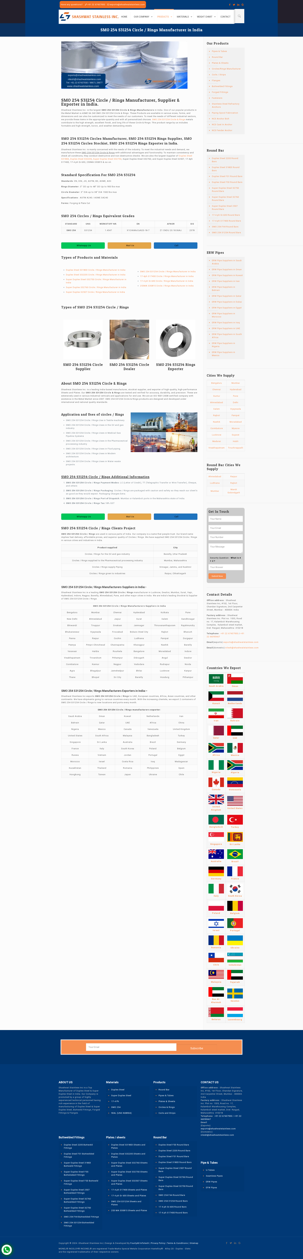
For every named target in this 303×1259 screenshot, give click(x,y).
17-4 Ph (115, 1101)
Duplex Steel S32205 (81, 159)
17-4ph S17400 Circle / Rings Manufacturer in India (167, 276)
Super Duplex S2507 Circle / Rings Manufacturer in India (95, 292)
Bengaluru (216, 383)
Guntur (216, 396)
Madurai (216, 441)
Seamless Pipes (214, 1176)
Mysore (236, 428)
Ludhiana (215, 483)
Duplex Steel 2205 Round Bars (225, 160)
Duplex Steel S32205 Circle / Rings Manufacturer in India (95, 274)
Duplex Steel (118, 1089)
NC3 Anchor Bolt (220, 118)
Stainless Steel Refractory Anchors (225, 105)
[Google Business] (242, 4)
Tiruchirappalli (235, 448)
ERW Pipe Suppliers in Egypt (227, 307)
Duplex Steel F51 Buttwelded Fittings (79, 1155)
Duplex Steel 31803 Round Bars (226, 169)
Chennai (216, 389)
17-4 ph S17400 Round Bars (226, 221)
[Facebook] (230, 4)
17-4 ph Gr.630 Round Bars (226, 215)
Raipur (233, 476)
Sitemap (194, 1243)
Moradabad (236, 422)
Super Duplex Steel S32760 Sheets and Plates (129, 1164)
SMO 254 (116, 1107)
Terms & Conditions (177, 1243)
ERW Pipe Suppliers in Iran (226, 281)
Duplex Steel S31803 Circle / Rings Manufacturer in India (95, 270)
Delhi (235, 402)
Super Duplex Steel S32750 (107, 159)
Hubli (235, 441)
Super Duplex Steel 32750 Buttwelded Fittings (77, 1209)
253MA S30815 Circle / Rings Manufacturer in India (167, 286)
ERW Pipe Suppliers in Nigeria (223, 345)
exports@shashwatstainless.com (127, 4)
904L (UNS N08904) (121, 1113)
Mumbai (236, 383)
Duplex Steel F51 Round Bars (227, 176)
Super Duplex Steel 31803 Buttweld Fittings (77, 1164)
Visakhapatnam (216, 448)
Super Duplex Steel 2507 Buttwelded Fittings (77, 1191)
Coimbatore (217, 428)
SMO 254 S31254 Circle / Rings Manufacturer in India (168, 271)
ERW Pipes (211, 1182)
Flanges (216, 80)
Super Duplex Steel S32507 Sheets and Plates (129, 1182)
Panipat (236, 415)
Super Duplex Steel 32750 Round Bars (225, 189)
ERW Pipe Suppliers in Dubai (227, 302)
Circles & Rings (167, 1107)
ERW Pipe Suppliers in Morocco (223, 315)
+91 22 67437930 (96, 4)
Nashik (216, 422)
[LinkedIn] (238, 4)
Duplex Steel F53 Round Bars (227, 182)
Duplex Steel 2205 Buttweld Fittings (78, 1146)
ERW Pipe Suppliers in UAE (226, 328)
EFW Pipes (211, 1187)
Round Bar (217, 57)
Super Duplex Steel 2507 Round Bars (225, 207)
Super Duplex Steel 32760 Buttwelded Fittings (77, 1200)
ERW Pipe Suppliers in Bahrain (223, 288)
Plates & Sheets (220, 63)
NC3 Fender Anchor (222, 130)
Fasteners (217, 98)
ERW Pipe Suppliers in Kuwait (227, 275)
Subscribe (196, 1048)
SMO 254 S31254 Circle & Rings (168, 119)
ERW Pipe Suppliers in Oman (227, 269)
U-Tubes (210, 1170)
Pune (235, 396)
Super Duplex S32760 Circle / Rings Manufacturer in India (96, 287)
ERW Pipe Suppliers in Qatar (226, 296)
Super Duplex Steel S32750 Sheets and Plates (129, 1173)
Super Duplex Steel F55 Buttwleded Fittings (76, 1173)
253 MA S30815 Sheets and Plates (129, 1210)
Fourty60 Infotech (139, 1243)
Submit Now (217, 576)
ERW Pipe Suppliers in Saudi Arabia (227, 262)
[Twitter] (234, 4)
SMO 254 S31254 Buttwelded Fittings (79, 1224)
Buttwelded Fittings (222, 86)
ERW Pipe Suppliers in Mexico (223, 354)
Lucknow (216, 435)
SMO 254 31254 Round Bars (226, 232)
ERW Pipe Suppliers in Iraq (226, 322)
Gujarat (235, 435)
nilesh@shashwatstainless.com (242, 647)
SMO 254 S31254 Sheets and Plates (126, 1203)
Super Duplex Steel (121, 1095)
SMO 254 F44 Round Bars (225, 226)
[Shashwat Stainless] (89, 16)
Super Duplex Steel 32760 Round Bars (225, 198)
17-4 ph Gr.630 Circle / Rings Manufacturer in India (166, 281)
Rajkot (216, 415)
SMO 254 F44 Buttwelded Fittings (81, 1217)
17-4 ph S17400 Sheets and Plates (129, 1190)
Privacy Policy (158, 1243)
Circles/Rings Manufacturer (226, 69)
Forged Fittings (220, 92)
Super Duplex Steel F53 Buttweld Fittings (81, 1182)
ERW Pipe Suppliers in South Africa (227, 336)
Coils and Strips (167, 1113)
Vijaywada (235, 409)
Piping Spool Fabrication (225, 113)
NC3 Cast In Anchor (222, 124)
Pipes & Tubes (219, 51)
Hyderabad (235, 389)
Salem (216, 409)
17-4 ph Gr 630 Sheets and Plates (128, 1195)
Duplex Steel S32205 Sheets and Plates (128, 1155)
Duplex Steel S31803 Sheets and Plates (128, 1146)
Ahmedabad (216, 402)
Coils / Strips (219, 74)
